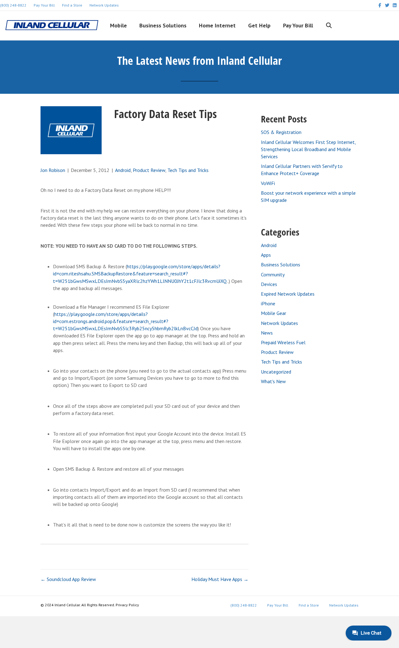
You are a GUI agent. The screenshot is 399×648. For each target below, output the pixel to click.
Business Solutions (280, 264)
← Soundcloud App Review (68, 579)
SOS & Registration (281, 132)
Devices (269, 284)
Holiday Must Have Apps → (219, 579)
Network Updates (104, 5)
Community (273, 274)
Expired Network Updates (288, 294)
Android (123, 170)
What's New (273, 381)
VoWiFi (268, 183)
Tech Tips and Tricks (188, 170)
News (267, 333)
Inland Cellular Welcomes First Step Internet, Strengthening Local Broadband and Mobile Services (308, 149)
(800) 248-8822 (243, 605)
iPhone (268, 303)
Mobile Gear (273, 313)
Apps (266, 255)
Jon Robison (53, 170)
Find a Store (72, 5)
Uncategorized (276, 372)
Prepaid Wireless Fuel (283, 342)
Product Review (149, 170)
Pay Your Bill (44, 5)
